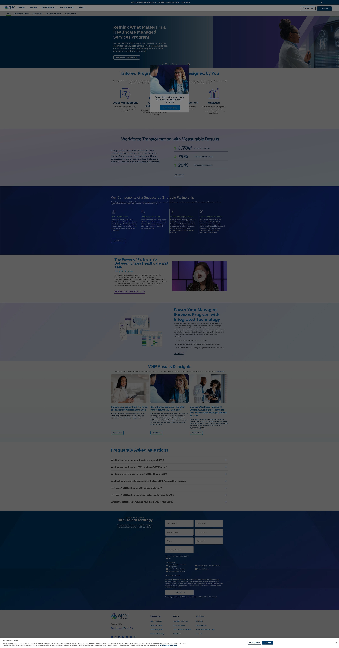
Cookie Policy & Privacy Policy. (168, 645)
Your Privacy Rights (254, 642)
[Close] (336, 643)
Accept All (268, 642)
